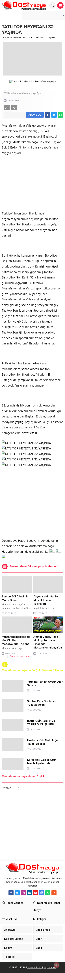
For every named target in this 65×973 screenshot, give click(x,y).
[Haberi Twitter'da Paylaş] (54, 115)
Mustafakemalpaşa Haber (41, 967)
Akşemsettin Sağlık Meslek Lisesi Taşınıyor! (45, 600)
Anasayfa (6, 37)
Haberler (16, 37)
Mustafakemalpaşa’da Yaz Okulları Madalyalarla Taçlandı (16, 640)
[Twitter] (17, 892)
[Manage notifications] (56, 965)
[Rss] (54, 892)
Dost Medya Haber (20, 656)
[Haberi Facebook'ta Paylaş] (47, 115)
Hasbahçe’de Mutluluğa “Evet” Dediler (42, 742)
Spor (39, 93)
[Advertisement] (32, 502)
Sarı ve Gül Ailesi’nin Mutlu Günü (15, 598)
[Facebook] (11, 892)
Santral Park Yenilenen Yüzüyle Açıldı (42, 703)
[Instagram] (23, 892)
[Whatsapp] (47, 892)
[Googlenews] (41, 892)
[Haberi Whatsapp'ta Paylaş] (60, 115)
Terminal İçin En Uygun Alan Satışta (45, 683)
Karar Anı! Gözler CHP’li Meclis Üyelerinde (42, 761)
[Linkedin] (29, 892)
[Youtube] (35, 892)
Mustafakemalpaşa (26, 93)
